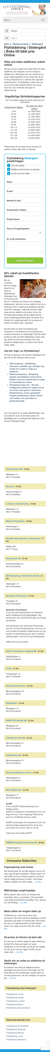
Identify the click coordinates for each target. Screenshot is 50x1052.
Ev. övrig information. (16, 239)
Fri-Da (8, 668)
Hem (6, 43)
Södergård (37, 43)
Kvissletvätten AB (14, 469)
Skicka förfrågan (25, 260)
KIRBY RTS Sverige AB (16, 720)
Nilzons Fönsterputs (15, 521)
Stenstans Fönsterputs (16, 595)
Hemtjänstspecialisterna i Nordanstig (23, 538)
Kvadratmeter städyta (16, 209)
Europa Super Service (16, 685)
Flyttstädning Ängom (15, 1004)
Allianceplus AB (13, 558)
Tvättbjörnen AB (13, 755)
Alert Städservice (13, 789)
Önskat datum (13, 219)
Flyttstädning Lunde (14, 1036)
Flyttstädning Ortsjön (15, 997)
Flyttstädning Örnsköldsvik (17, 1026)
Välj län (14, 30)
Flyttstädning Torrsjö (14, 994)
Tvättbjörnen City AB (15, 737)
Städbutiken (11, 703)
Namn (10, 181)
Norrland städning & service (18, 772)
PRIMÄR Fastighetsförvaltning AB (21, 842)
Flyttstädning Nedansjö (16, 1029)
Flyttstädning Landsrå (15, 1001)
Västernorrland (20, 43)
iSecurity (10, 486)
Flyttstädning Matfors (15, 1032)
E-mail (10, 191)
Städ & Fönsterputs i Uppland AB (21, 651)
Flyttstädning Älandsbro (16, 1039)
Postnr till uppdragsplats (18, 228)
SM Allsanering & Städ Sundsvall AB (22, 575)
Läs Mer (38, 881)
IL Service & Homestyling (17, 503)
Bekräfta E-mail (14, 200)
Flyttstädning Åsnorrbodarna (18, 1007)
